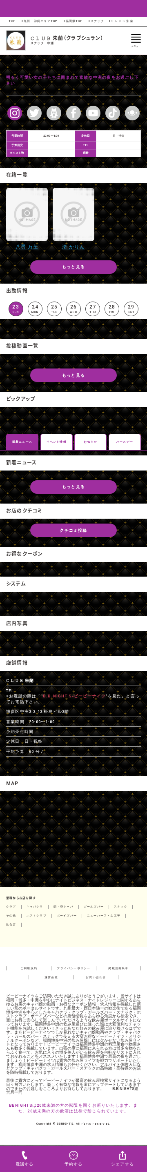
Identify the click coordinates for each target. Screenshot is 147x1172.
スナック (96, 21)
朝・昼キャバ (63, 906)
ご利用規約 (28, 968)
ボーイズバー (67, 915)
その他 (11, 915)
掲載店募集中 (118, 968)
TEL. (11, 690)
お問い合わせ (96, 977)
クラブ (11, 906)
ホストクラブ (37, 915)
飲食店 (11, 924)
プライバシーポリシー (73, 968)
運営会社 (51, 977)
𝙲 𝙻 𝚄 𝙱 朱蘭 (120, 21)
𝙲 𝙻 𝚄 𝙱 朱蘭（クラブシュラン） (67, 38)
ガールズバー (94, 906)
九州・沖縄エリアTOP (39, 21)
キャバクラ (35, 906)
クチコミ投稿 (73, 530)
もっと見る (73, 266)
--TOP (11, 21)
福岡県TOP (72, 21)
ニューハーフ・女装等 (103, 915)
